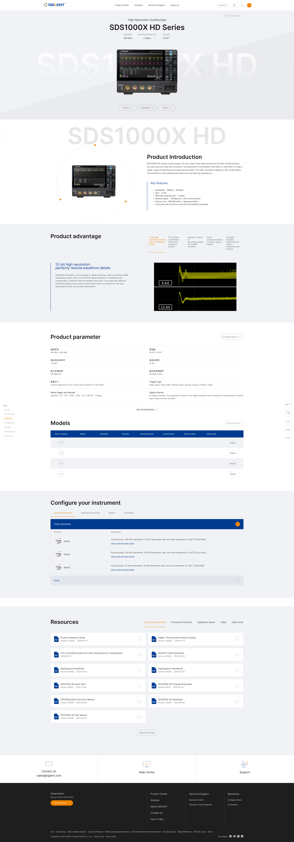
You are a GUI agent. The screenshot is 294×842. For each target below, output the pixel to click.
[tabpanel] (147, 683)
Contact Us (222, 5)
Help (288, 429)
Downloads (129, 513)
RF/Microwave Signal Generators (117, 832)
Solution (155, 800)
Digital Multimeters (185, 832)
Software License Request (200, 804)
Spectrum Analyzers (95, 832)
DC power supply (169, 832)
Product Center (159, 794)
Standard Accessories (63, 513)
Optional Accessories (90, 513)
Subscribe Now (60, 803)
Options (112, 513)
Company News (235, 800)
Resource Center (147, 733)
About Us (175, 5)
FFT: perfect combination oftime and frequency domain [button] (173, 242)
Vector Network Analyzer (77, 832)
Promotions (233, 804)
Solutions (138, 5)
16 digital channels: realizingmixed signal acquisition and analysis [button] (232, 243)
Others (210, 832)
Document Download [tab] (155, 622)
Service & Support (156, 5)
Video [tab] (223, 622)
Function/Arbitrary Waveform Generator (146, 832)
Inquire (233, 443)
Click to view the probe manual (122, 543)
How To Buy (157, 819)
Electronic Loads (199, 832)
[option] (147, 287)
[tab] (63, 513)
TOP (288, 438)
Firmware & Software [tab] (181, 622)
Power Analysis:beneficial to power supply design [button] (215, 240)
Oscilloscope (61, 832)
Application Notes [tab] (206, 622)
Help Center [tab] (237, 622)
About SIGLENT (159, 806)
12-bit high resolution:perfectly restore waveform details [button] (157, 240)
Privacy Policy (111, 837)
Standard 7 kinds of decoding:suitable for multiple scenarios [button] (195, 242)
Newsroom (233, 794)
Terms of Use (99, 837)
